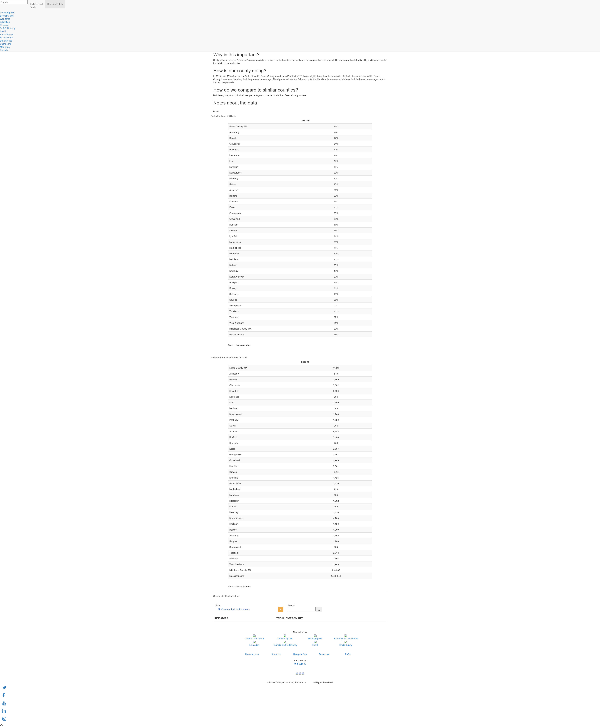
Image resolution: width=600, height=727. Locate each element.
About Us (276, 654)
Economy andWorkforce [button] (7, 17)
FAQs (348, 654)
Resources (324, 654)
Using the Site (300, 654)
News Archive (252, 654)
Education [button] (5, 21)
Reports (4, 50)
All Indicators (6, 37)
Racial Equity (345, 644)
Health (315, 644)
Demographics (315, 638)
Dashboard (5, 43)
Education (254, 644)
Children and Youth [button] (36, 5)
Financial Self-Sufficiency (284, 644)
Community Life (284, 638)
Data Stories (6, 40)
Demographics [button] (7, 12)
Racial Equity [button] (6, 34)
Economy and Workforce (346, 638)
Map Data (5, 46)
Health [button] (3, 31)
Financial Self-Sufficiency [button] (7, 26)
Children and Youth (254, 638)
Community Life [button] (55, 3)
